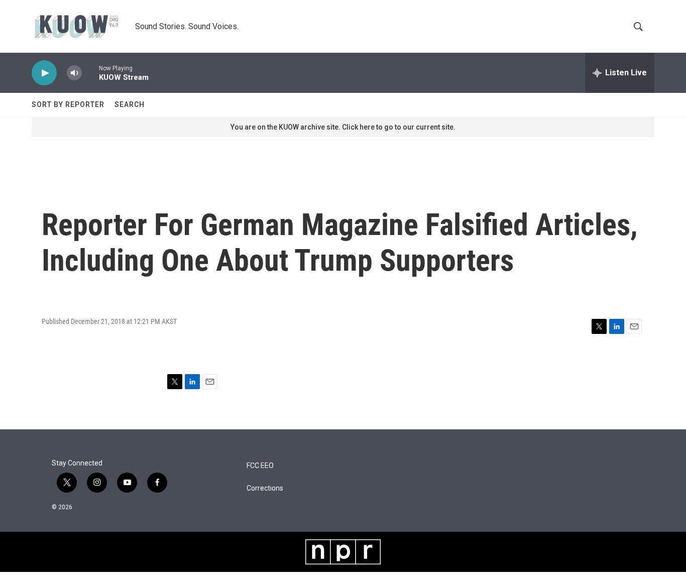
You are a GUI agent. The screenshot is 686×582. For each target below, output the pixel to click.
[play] (44, 73)
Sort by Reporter (68, 104)
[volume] (74, 73)
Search (130, 104)
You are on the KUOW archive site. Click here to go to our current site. (343, 127)
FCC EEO (260, 466)
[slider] (90, 72)
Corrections (265, 488)
